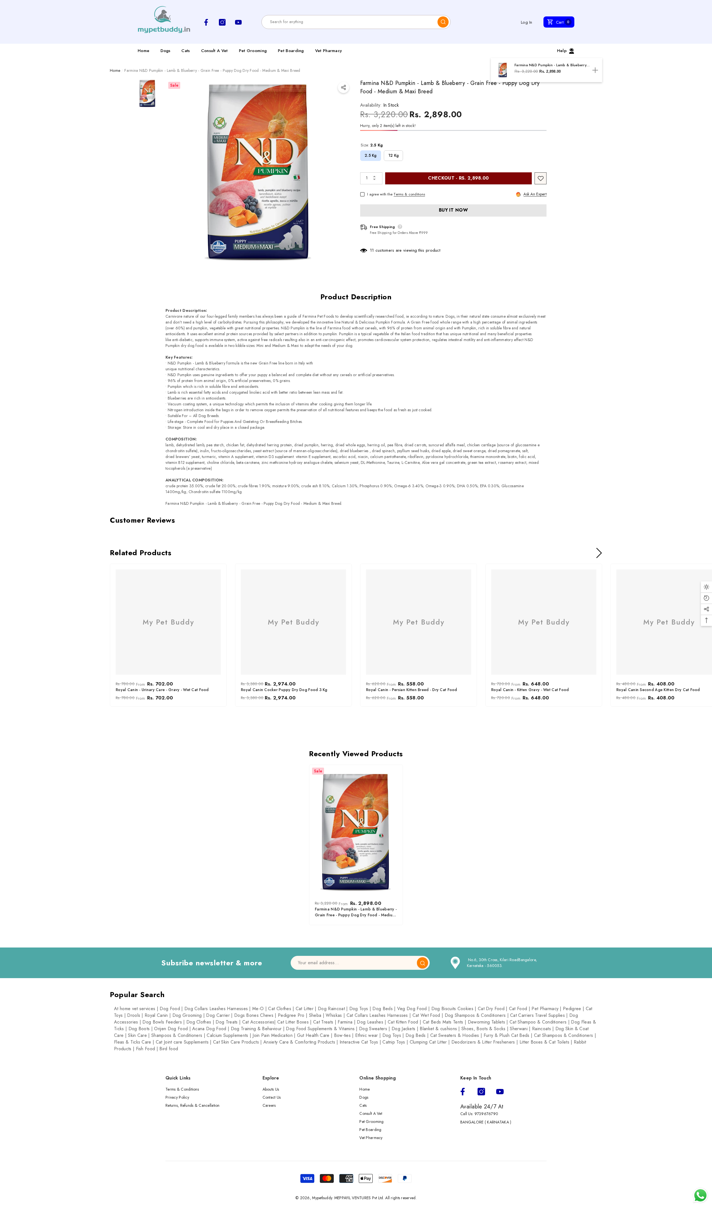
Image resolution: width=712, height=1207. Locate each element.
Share (343, 87)
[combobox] (349, 22)
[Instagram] (481, 1091)
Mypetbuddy (322, 1198)
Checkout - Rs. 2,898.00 (458, 178)
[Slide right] (599, 553)
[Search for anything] (356, 22)
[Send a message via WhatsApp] (700, 1195)
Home (115, 70)
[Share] (343, 87)
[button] (558, 22)
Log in (526, 22)
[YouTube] (500, 1091)
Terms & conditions (409, 194)
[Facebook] (462, 1091)
